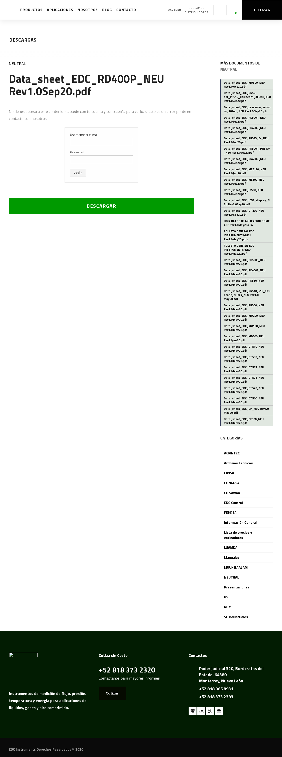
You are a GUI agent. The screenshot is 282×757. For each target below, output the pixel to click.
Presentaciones (236, 587)
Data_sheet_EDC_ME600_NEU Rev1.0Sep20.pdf (244, 181)
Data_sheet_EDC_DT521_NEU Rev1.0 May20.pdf (244, 379)
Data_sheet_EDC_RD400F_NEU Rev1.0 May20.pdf (244, 272)
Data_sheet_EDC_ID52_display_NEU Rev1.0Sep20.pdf (247, 202)
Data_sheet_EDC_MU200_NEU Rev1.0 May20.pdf (244, 317)
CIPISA (229, 473)
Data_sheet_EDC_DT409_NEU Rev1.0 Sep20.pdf (244, 212)
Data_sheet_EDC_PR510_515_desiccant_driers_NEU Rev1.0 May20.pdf (247, 295)
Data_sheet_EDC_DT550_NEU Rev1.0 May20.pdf (244, 359)
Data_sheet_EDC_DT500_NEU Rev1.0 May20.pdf (244, 400)
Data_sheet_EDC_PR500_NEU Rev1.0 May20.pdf (244, 307)
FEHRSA (230, 512)
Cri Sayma (232, 492)
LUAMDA (230, 547)
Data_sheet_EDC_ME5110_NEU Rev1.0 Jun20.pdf (245, 171)
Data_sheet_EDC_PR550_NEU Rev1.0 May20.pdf (244, 282)
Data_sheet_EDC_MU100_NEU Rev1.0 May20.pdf (244, 328)
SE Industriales (236, 616)
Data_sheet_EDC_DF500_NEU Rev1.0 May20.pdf (244, 421)
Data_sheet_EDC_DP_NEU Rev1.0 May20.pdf (246, 410)
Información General (240, 522)
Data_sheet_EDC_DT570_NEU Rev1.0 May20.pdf (244, 348)
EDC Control (233, 502)
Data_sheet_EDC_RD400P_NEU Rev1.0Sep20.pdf (245, 130)
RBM (227, 607)
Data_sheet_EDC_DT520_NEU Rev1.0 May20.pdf (244, 390)
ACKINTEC (232, 453)
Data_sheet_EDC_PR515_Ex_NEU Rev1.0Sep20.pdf (246, 140)
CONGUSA (231, 482)
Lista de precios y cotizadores (238, 535)
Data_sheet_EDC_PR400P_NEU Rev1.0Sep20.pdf (245, 161)
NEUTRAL (17, 63)
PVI (226, 597)
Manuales (231, 557)
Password (77, 152)
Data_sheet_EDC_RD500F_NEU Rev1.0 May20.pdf (244, 262)
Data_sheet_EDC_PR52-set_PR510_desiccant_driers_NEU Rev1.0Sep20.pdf (247, 97)
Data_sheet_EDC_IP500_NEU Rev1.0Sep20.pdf (243, 192)
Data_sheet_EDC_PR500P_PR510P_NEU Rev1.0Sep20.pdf (247, 150)
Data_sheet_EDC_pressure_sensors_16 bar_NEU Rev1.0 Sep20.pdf (247, 109)
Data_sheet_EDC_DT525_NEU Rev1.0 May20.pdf (244, 369)
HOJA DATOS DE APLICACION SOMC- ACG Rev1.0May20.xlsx (247, 223)
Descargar (101, 206)
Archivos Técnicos (238, 463)
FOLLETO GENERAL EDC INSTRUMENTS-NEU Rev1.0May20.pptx (239, 235)
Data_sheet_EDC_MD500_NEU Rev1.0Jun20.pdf (244, 338)
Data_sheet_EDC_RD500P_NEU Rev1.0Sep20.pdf (245, 119)
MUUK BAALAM (236, 567)
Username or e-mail (84, 134)
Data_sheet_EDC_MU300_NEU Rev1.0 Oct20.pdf (244, 84)
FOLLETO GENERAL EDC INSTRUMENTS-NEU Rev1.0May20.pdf (239, 249)
